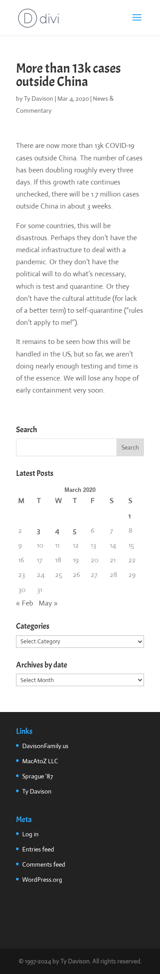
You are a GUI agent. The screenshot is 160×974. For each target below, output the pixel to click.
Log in (30, 834)
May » (48, 603)
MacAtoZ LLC (40, 761)
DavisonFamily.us (45, 746)
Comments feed (43, 864)
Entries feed (38, 849)
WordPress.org (42, 880)
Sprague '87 (37, 776)
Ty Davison (38, 98)
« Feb (24, 603)
